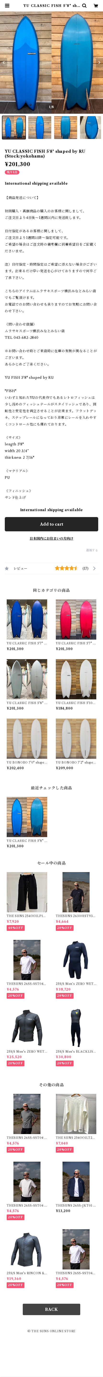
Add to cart (51, 524)
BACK (51, 1309)
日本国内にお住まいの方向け (51, 538)
